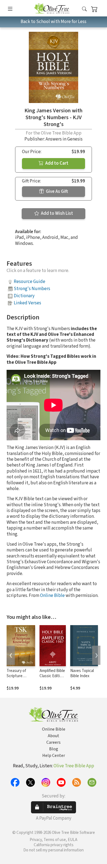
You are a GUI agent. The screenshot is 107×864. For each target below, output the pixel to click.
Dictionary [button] (24, 296)
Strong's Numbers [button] (32, 288)
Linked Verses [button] (27, 303)
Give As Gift (56, 191)
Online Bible (52, 595)
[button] (84, 9)
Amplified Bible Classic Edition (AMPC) (52, 676)
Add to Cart (56, 163)
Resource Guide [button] (29, 281)
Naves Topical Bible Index (82, 673)
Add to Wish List (56, 213)
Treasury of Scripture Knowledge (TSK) (16, 678)
